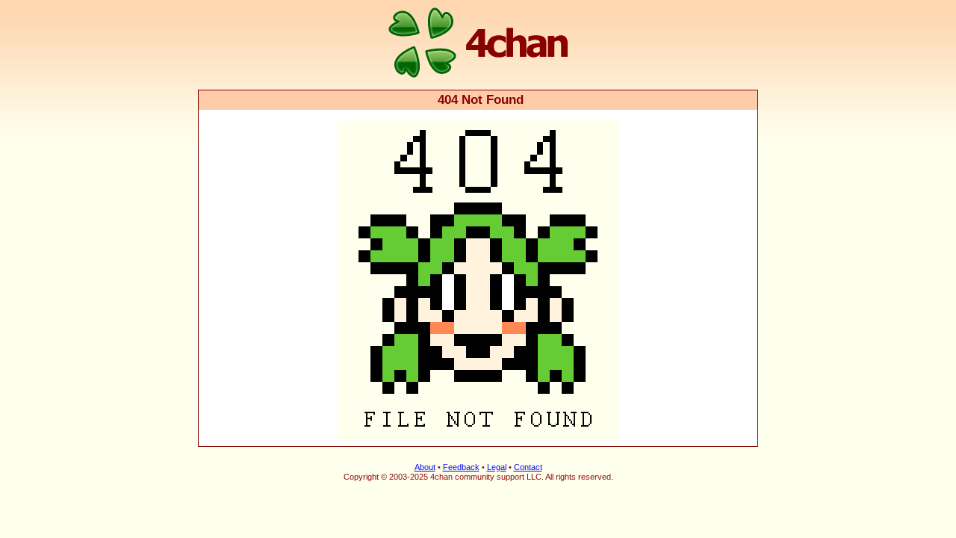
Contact (528, 467)
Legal (496, 467)
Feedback (461, 467)
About (425, 467)
